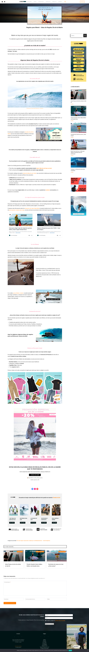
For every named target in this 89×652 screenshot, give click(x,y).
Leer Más (72, 120)
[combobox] (77, 35)
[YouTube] (37, 489)
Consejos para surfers (44, 648)
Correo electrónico (30, 599)
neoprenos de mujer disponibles (32, 208)
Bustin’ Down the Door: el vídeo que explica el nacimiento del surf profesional (77, 152)
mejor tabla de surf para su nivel (44, 168)
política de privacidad (60, 620)
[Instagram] (2, 2)
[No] (87, 650)
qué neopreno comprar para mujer (16, 210)
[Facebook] (5, 2)
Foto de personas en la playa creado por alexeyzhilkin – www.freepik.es (34, 108)
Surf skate (44, 642)
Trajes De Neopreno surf (44, 647)
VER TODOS (23, 522)
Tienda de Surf (56, 497)
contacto (48, 190)
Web (48, 599)
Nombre (6, 599)
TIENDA (60, 1)
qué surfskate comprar (18, 293)
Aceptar (70, 650)
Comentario (7, 582)
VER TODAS (12, 522)
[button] (85, 625)
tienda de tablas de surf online (30, 173)
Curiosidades (44, 644)
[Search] (85, 35)
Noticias (44, 640)
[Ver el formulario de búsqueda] (65, 2)
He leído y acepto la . (55, 620)
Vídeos (44, 639)
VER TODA (54, 522)
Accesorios (44, 643)
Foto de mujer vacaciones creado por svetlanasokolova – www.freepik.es (33, 540)
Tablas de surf (44, 645)
